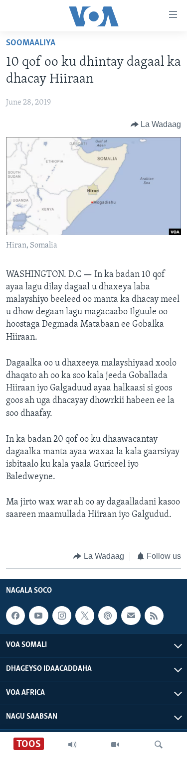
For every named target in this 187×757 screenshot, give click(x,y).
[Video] (115, 744)
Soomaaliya (30, 43)
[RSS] (154, 615)
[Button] (156, 124)
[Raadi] (159, 744)
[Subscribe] (130, 615)
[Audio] (72, 744)
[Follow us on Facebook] (15, 615)
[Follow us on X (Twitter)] (84, 615)
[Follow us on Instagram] (61, 615)
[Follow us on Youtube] (38, 615)
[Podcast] (107, 615)
